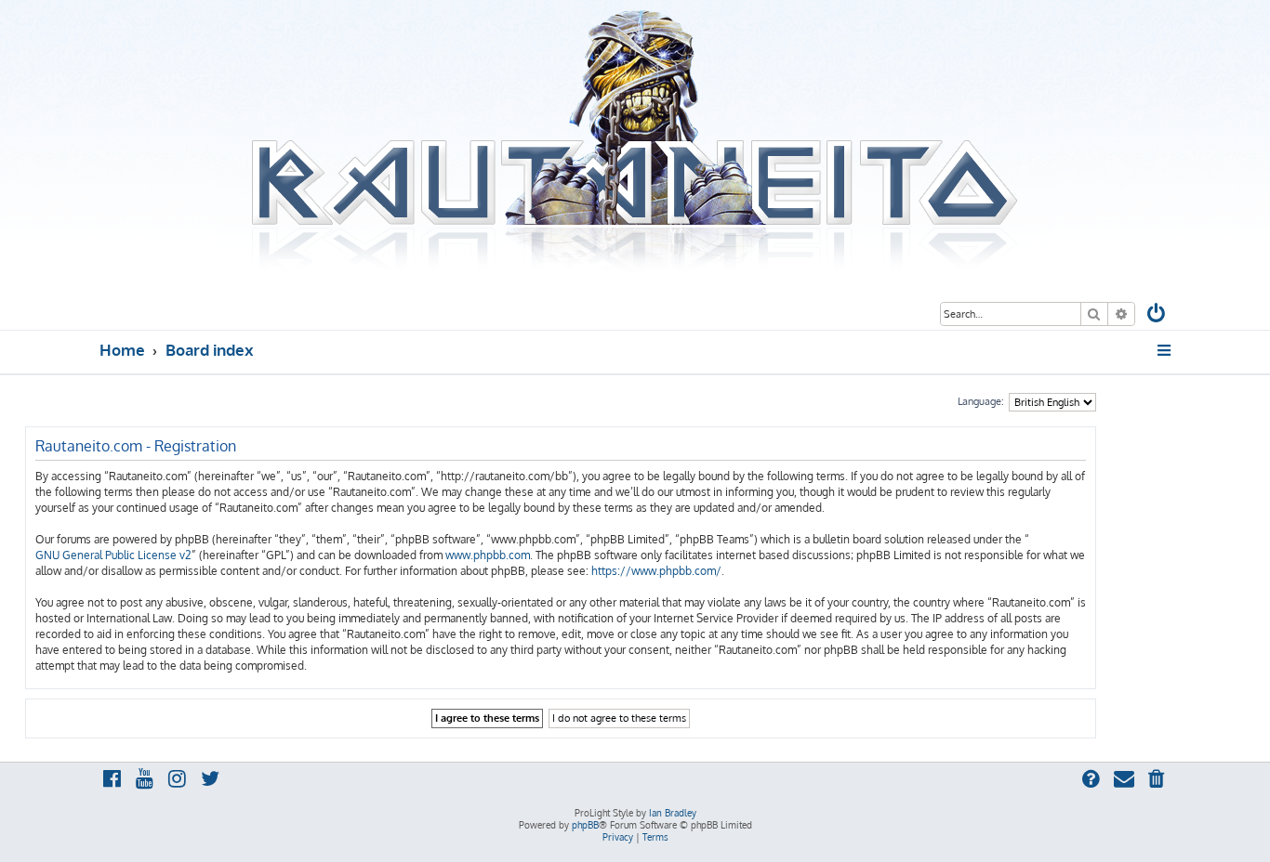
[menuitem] (1157, 315)
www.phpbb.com (487, 555)
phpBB (585, 824)
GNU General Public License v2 (113, 555)
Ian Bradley (672, 812)
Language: (981, 401)
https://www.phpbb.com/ (656, 571)
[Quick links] (1165, 350)
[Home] (635, 142)
